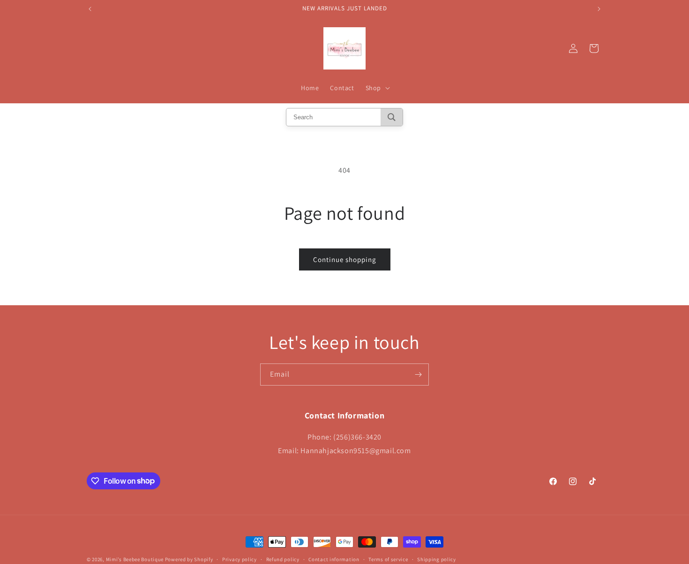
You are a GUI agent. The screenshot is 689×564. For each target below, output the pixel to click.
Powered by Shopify (189, 559)
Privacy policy (239, 559)
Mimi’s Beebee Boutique (135, 559)
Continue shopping (344, 259)
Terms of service (388, 559)
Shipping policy (436, 559)
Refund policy (283, 559)
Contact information (333, 559)
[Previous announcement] (90, 9)
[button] (377, 88)
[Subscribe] (418, 374)
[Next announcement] (599, 9)
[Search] (392, 117)
